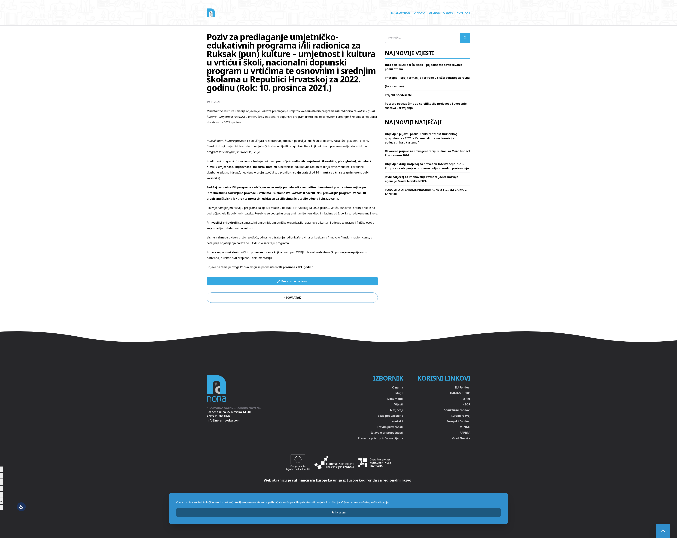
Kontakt (463, 13)
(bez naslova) (394, 86)
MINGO (465, 427)
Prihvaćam (338, 512)
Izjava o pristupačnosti (387, 433)
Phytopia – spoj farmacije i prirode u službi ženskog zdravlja (427, 78)
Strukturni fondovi (457, 410)
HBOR (466, 404)
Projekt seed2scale (398, 95)
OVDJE (300, 252)
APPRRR (465, 433)
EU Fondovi (462, 387)
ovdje (385, 502)
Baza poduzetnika (390, 416)
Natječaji (396, 410)
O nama (419, 13)
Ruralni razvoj (460, 416)
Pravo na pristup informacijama (380, 438)
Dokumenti (395, 399)
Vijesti (398, 404)
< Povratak (292, 298)
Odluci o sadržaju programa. (270, 243)
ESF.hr (466, 399)
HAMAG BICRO (460, 393)
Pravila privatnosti (390, 427)
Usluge (434, 13)
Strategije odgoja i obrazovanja (315, 199)
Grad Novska (461, 438)
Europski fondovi (458, 421)
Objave (448, 13)
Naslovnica (400, 13)
